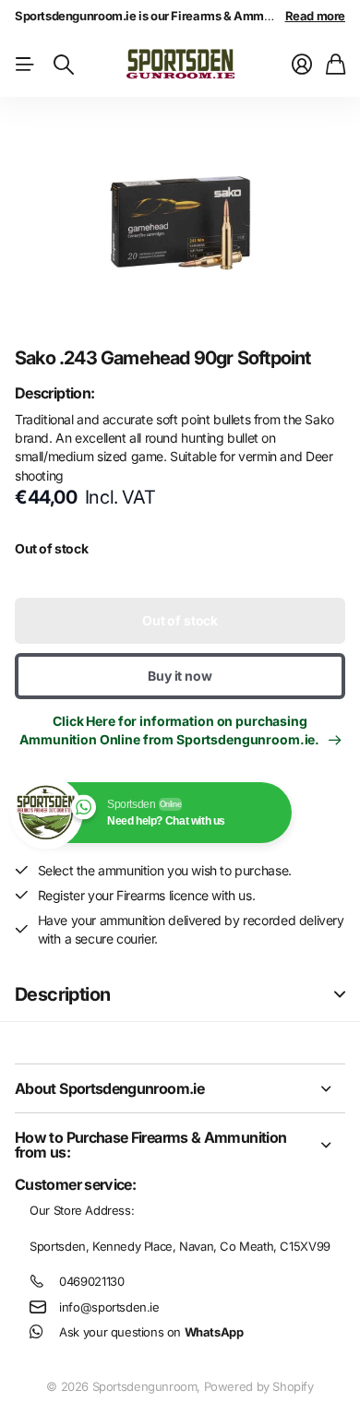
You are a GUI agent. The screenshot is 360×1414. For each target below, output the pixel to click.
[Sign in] (302, 64)
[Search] (64, 64)
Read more (315, 15)
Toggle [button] (339, 995)
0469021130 (91, 1281)
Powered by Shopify (259, 1386)
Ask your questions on (151, 1332)
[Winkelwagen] (335, 64)
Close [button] (180, 1088)
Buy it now (180, 675)
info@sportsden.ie (109, 1307)
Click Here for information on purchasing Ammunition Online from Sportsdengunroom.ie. (172, 730)
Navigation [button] (25, 64)
